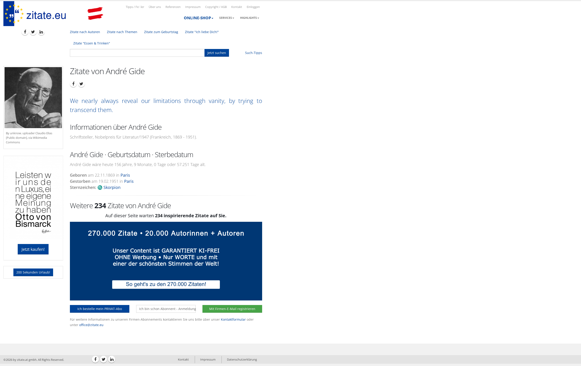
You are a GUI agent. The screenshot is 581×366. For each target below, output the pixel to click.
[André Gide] (33, 97)
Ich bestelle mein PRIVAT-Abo (99, 309)
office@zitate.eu (91, 325)
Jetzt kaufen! (33, 249)
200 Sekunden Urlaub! (33, 272)
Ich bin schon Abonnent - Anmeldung (167, 309)
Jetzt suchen (216, 53)
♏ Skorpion (109, 187)
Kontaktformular (233, 319)
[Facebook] (25, 31)
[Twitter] (33, 31)
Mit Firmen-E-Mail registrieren (232, 309)
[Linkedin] (41, 31)
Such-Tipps (253, 53)
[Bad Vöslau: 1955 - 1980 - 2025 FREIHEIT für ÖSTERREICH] (95, 14)
